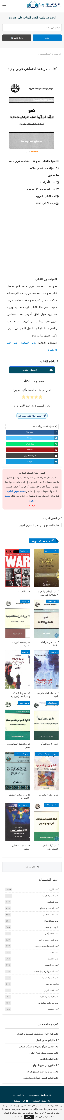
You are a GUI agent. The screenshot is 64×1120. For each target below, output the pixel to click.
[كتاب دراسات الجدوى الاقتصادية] (17, 771)
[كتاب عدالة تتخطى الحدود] (17, 822)
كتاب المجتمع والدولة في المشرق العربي (39, 525)
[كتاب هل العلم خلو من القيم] (46, 669)
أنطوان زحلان (52, 601)
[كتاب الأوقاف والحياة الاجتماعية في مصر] (46, 568)
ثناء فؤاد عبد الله (51, 805)
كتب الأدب (54, 952)
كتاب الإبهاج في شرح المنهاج (46, 1065)
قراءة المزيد (16, 1117)
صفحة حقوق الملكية (16, 491)
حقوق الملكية (40, 1101)
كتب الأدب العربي (51, 990)
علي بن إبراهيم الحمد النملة (47, 754)
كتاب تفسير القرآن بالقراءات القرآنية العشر (39, 1046)
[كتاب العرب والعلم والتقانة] (46, 619)
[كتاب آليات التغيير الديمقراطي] (46, 822)
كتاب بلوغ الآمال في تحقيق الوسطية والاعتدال (38, 1034)
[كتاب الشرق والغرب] (46, 771)
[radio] (40, 398)
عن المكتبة (19, 1101)
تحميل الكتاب (29, 369)
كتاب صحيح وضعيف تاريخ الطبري (44, 1053)
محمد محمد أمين (51, 551)
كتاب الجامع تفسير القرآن (47, 1040)
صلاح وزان (25, 601)
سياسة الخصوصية (38, 1095)
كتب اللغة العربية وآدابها (49, 940)
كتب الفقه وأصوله (51, 933)
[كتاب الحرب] (17, 568)
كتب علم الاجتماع (51, 921)
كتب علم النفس (52, 965)
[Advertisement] (32, 238)
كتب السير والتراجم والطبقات (46, 971)
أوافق (29, 1117)
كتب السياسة (28, 342)
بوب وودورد (24, 551)
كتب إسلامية (53, 1009)
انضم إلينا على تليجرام (30, 415)
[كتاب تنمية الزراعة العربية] (17, 619)
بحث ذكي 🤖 (17, 38)
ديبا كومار (25, 652)
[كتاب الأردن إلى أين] (46, 720)
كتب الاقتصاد (53, 959)
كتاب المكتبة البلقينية (49, 1059)
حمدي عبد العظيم (22, 754)
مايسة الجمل (24, 703)
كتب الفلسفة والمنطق (49, 908)
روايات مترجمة (52, 984)
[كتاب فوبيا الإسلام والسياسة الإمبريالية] (17, 669)
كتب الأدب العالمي (51, 914)
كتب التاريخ (54, 889)
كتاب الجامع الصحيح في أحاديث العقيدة (41, 1078)
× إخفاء (32, 505)
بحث (47, 38)
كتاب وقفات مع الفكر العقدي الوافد (43, 1072)
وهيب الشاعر (52, 703)
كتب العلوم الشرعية (50, 895)
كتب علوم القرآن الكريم (48, 1003)
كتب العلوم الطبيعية (50, 978)
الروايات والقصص (51, 927)
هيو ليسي (53, 652)
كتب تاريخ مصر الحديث (49, 996)
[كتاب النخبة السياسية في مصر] (17, 720)
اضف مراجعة (31, 867)
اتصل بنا (17, 1095)
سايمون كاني (24, 805)
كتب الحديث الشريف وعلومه (46, 946)
